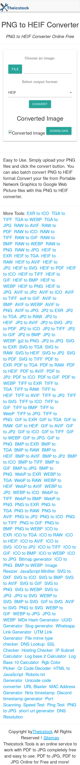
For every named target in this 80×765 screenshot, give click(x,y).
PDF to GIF (49, 377)
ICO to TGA (25, 535)
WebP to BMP (28, 498)
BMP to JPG (25, 468)
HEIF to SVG (25, 268)
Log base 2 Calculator (45, 656)
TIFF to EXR (30, 383)
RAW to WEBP (29, 243)
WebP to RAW (27, 480)
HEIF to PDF (52, 268)
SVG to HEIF (27, 353)
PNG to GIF (31, 522)
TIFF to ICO (30, 401)
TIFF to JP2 (53, 395)
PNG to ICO (51, 516)
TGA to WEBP (28, 219)
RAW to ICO (26, 231)
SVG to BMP (51, 577)
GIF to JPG (34, 438)
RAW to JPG (27, 250)
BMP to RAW (26, 450)
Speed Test (34, 704)
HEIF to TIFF (30, 274)
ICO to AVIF (31, 541)
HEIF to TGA (26, 256)
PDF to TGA (25, 365)
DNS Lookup (33, 644)
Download (59, 131)
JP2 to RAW (30, 316)
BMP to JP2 (53, 456)
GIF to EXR (26, 419)
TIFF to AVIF (27, 395)
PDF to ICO (24, 377)
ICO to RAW (51, 535)
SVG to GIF (31, 583)
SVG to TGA (30, 347)
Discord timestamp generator (37, 695)
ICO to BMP (24, 553)
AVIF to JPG (27, 310)
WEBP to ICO (26, 492)
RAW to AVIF (26, 225)
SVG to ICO (25, 577)
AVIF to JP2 (25, 292)
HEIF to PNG (30, 286)
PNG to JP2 (26, 516)
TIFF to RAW (26, 389)
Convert (40, 104)
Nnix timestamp (40, 692)
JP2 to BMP (29, 334)
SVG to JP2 (53, 353)
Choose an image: (40, 58)
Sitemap (51, 737)
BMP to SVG (26, 601)
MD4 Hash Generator (38, 620)
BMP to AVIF (27, 456)
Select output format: (40, 81)
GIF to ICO (28, 431)
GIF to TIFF (53, 431)
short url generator (36, 710)
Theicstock (42, 731)
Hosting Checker (37, 650)
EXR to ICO (38, 213)
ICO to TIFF (49, 547)
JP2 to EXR (52, 310)
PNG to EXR (27, 504)
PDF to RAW (52, 365)
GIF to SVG (52, 601)
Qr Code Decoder (34, 668)
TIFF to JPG (29, 413)
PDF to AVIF (32, 371)
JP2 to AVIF (26, 322)
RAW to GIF (26, 237)
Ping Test (56, 704)
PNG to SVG (31, 607)
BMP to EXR (27, 444)
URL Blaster (35, 686)
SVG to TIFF (31, 359)
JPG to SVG (25, 595)
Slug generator (39, 625)
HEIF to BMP (25, 280)
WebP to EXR (28, 474)
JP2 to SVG (52, 322)
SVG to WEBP (28, 589)
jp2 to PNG (28, 340)
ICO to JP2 (24, 547)
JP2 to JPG (52, 340)
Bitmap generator (35, 559)
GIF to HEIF (26, 425)
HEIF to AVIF (27, 262)
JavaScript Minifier (37, 571)
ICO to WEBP (52, 553)
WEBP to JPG (26, 613)
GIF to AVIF (52, 425)
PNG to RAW (26, 510)
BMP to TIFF (30, 462)
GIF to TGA (50, 419)
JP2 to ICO (29, 328)
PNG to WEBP (29, 528)
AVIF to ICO (50, 292)
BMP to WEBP (29, 565)
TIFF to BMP (25, 407)
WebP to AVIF (28, 486)
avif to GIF (30, 298)
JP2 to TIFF (54, 328)
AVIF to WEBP (29, 304)
